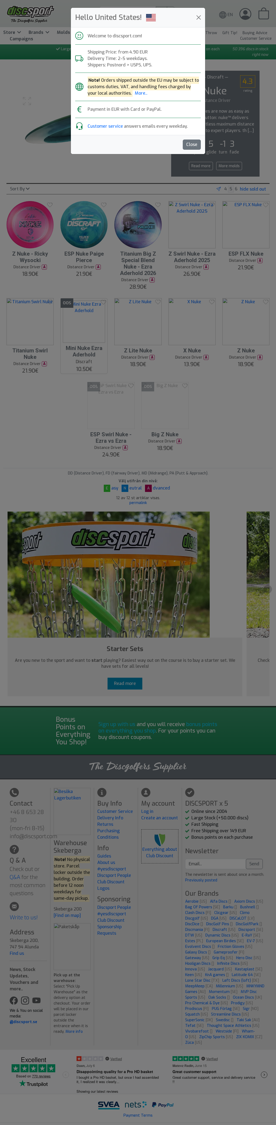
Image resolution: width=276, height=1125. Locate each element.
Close (191, 144)
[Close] (198, 17)
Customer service (105, 126)
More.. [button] (141, 93)
